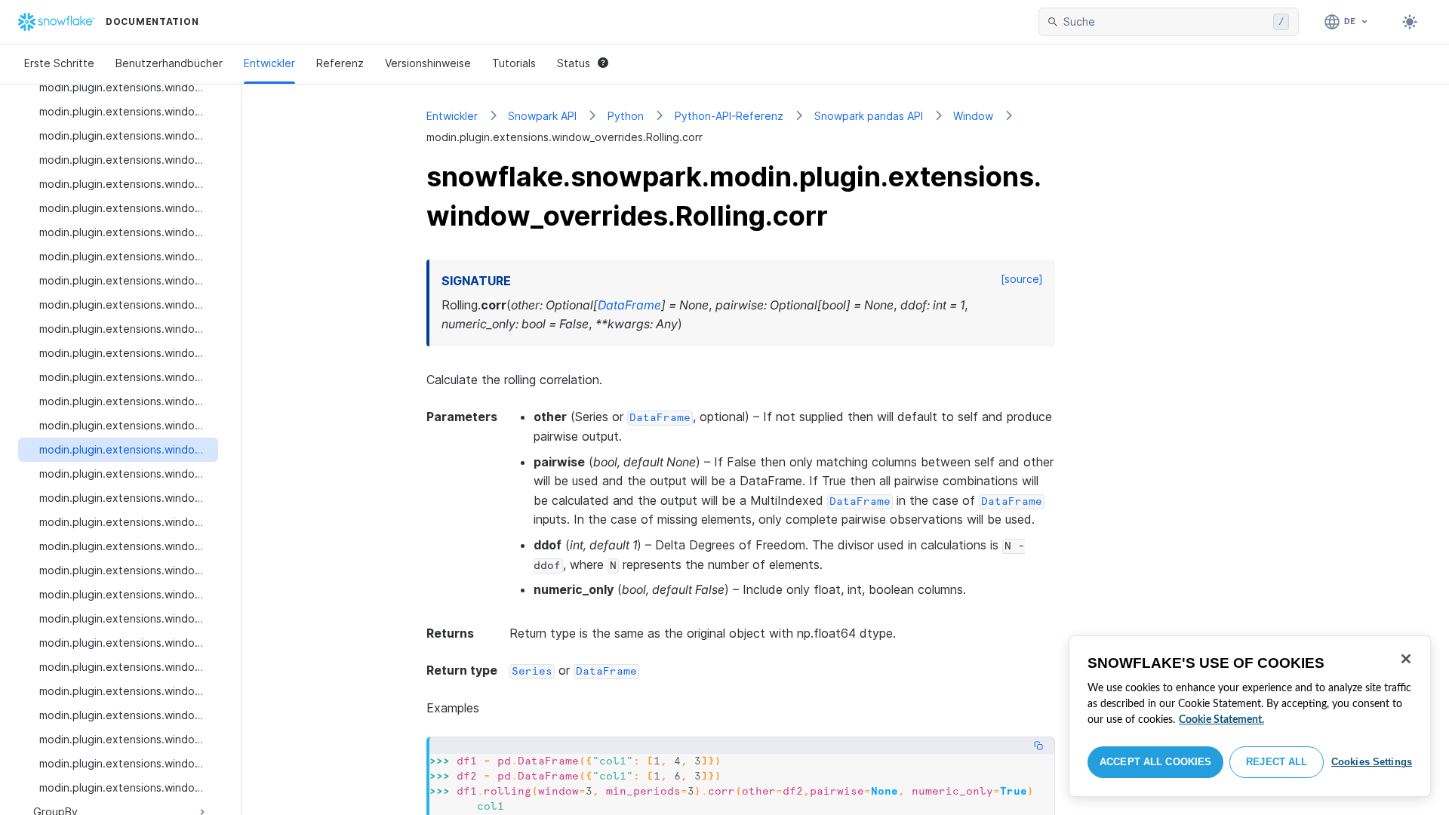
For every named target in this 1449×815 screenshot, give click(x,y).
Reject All (1276, 761)
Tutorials (514, 63)
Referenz (340, 63)
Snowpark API (542, 115)
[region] (1250, 716)
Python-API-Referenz (729, 115)
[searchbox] (1165, 21)
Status (573, 63)
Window (973, 115)
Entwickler (269, 63)
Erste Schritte (59, 63)
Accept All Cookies (1155, 761)
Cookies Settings (1371, 761)
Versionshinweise (428, 63)
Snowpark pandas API (868, 115)
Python (626, 115)
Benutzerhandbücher (169, 63)
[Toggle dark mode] (1410, 22)
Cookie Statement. (1221, 720)
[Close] (1406, 658)
